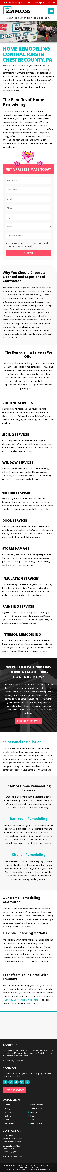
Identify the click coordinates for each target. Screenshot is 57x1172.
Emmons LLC (13, 1165)
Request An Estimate (28, 721)
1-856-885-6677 (41, 17)
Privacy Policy (8, 1060)
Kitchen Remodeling (28, 854)
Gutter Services (16, 492)
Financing (34, 1112)
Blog (32, 1116)
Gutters (8, 1116)
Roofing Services (17, 403)
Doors (7, 1119)
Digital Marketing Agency (41, 1169)
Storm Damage (15, 548)
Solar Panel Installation (22, 741)
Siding (7, 1108)
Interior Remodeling (21, 634)
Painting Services (18, 606)
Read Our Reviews (14, 1090)
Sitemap (19, 1060)
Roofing (8, 1104)
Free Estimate (36, 1123)
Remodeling (10, 1123)
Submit (28, 253)
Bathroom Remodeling (28, 818)
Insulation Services (20, 578)
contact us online (30, 999)
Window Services (17, 462)
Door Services (15, 520)
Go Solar (34, 1119)
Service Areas (36, 1108)
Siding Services (15, 434)
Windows (9, 1112)
